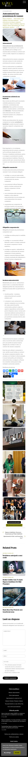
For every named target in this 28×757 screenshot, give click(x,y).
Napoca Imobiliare (7, 18)
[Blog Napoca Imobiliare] (7, 6)
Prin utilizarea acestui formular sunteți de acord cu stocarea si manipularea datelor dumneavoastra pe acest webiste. (14, 667)
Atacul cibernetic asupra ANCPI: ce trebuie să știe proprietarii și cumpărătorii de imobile (12, 714)
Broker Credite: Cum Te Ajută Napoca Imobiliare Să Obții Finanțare (13, 582)
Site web (6, 661)
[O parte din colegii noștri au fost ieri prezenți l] (14, 462)
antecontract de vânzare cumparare (12, 22)
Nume (5, 650)
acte (21, 20)
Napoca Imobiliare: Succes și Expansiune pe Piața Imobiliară (13, 533)
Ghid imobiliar (17, 18)
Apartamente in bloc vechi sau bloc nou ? (13, 537)
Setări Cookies (14, 741)
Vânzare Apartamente (14, 692)
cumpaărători (6, 23)
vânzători (12, 27)
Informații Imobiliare (13, 20)
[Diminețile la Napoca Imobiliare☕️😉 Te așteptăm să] (14, 485)
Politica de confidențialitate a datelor (14, 734)
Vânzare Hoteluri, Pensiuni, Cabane (14, 701)
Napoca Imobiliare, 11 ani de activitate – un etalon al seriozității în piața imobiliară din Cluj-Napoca (13, 720)
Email (5, 656)
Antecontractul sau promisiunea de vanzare (13, 14)
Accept (17, 752)
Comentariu (7, 631)
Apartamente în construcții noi (14, 698)
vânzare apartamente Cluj (13, 25)
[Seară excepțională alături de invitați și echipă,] (14, 508)
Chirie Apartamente (14, 695)
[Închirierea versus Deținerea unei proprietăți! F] (14, 392)
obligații (5, 25)
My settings (7, 752)
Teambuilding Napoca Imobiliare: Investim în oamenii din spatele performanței (12, 727)
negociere (22, 23)
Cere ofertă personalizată (14, 706)
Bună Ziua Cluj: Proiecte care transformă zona (13, 611)
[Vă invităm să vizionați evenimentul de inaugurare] (14, 439)
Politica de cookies (14, 737)
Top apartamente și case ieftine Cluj (14, 703)
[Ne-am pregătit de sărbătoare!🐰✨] (14, 415)
